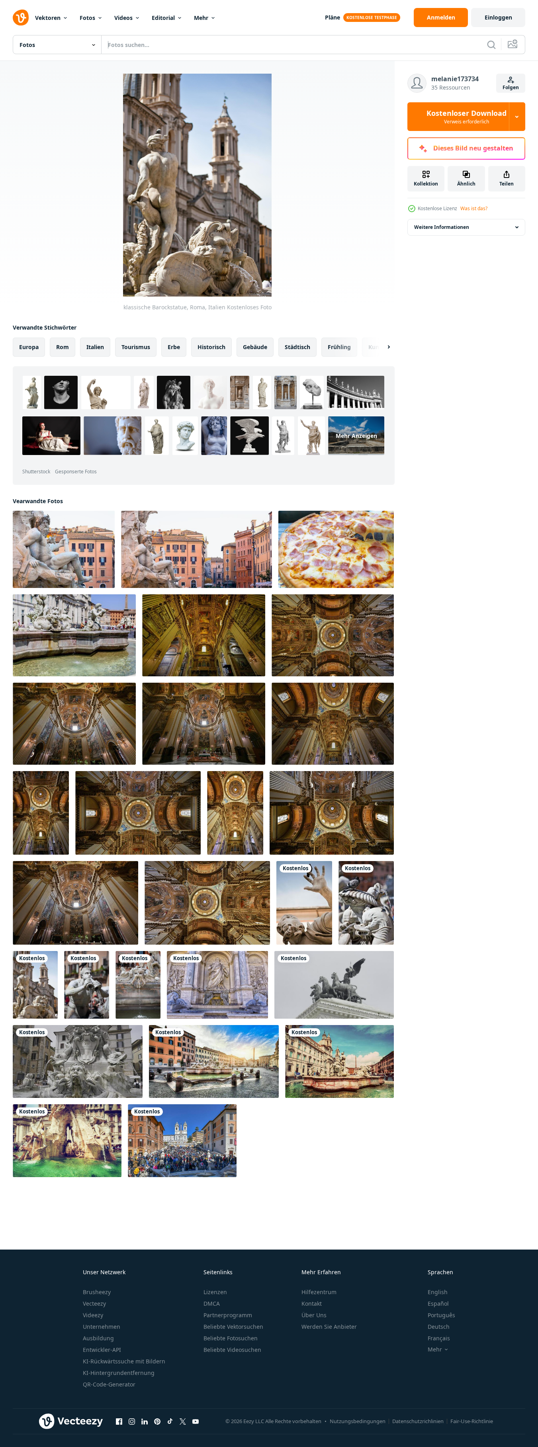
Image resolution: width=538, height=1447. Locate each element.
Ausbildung (98, 1338)
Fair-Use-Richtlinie (471, 1421)
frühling (339, 347)
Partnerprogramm (227, 1315)
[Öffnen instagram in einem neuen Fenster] (132, 1421)
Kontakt (311, 1303)
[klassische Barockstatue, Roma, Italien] (304, 903)
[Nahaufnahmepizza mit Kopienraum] (336, 549)
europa (29, 347)
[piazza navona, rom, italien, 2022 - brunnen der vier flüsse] (67, 1140)
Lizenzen (215, 1292)
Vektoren (48, 17)
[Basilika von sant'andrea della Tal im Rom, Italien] (203, 635)
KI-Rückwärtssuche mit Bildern (124, 1361)
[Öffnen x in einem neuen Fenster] (183, 1421)
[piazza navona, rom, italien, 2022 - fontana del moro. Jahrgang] (339, 1061)
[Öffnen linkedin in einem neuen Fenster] (144, 1421)
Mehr (201, 17)
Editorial (163, 17)
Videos (123, 17)
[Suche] (491, 44)
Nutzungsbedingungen (357, 1421)
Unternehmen (101, 1326)
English (438, 1292)
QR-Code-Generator (109, 1384)
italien (95, 347)
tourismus (135, 347)
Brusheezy (97, 1292)
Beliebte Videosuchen (232, 1349)
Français (439, 1338)
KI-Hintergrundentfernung (119, 1373)
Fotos (87, 17)
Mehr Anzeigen (356, 435)
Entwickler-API (102, 1349)
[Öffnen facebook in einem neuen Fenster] (119, 1421)
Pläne (332, 17)
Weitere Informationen (441, 227)
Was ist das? (473, 208)
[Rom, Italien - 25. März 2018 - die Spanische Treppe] (182, 1140)
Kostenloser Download (466, 116)
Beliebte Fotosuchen (230, 1338)
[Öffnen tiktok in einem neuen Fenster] (170, 1421)
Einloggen (498, 17)
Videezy (93, 1315)
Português (441, 1315)
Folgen (511, 87)
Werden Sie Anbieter (329, 1326)
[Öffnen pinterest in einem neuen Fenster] (157, 1421)
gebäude (255, 347)
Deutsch (439, 1326)
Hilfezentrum (318, 1292)
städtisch (297, 347)
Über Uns (314, 1315)
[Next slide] (382, 347)
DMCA (211, 1303)
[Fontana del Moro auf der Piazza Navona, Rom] (74, 635)
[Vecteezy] (21, 17)
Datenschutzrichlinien (418, 1421)
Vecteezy (94, 1303)
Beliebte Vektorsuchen (233, 1326)
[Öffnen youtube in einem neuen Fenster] (195, 1421)
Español (438, 1303)
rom (62, 347)
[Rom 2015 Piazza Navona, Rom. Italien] (214, 1061)
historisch (211, 347)
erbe (174, 347)
